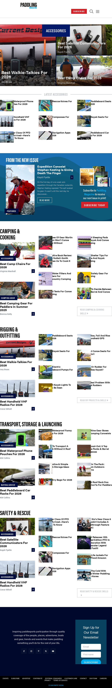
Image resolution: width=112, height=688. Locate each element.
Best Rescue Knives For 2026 (59, 103)
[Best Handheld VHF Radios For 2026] (7, 122)
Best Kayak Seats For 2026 (96, 118)
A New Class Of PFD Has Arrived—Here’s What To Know (19, 135)
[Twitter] (45, 651)
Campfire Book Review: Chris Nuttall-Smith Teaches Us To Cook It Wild (59, 259)
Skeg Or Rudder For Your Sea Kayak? (96, 368)
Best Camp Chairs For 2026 (15, 265)
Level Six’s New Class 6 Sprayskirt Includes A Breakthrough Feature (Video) (98, 523)
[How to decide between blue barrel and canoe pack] (84, 294)
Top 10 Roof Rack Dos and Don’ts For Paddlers (98, 483)
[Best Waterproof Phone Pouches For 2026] (7, 106)
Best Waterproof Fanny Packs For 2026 (59, 432)
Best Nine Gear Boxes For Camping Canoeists (98, 432)
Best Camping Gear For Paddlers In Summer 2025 (16, 306)
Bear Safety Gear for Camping (96, 275)
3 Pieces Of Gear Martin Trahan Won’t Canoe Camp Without (60, 240)
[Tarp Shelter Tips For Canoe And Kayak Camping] (84, 261)
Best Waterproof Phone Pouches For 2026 (20, 103)
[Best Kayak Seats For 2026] (84, 122)
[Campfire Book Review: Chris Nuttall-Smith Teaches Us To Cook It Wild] (45, 261)
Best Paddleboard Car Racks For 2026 (97, 134)
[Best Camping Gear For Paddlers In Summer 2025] (17, 290)
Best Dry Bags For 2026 (59, 479)
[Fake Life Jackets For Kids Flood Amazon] (84, 560)
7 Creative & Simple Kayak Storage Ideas (58, 465)
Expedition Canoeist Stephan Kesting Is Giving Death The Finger (55, 169)
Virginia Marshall (8, 271)
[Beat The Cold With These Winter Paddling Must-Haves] (84, 576)
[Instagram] (31, 651)
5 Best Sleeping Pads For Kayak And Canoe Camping (97, 240)
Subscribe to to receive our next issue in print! (94, 194)
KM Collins (5, 457)
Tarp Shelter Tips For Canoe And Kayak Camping (96, 258)
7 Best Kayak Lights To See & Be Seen (59, 386)
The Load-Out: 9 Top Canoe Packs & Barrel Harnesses (97, 448)
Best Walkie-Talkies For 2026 (16, 363)
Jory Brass (4, 369)
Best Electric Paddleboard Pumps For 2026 (60, 369)
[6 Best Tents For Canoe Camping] (45, 297)
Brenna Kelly (6, 313)
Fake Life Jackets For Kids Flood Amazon (96, 556)
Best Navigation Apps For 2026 (58, 134)
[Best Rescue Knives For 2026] (45, 106)
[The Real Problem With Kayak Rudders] (84, 388)
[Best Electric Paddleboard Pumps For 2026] (45, 372)
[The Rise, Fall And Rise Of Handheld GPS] (84, 341)
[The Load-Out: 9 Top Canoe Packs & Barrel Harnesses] (84, 451)
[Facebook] (24, 651)
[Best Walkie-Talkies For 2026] (28, 55)
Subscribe (79, 11)
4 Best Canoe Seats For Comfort (97, 352)
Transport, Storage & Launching (31, 424)
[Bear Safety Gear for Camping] (84, 279)
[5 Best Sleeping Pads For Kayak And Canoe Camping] (84, 243)
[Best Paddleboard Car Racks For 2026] (84, 138)
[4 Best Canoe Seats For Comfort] (84, 356)
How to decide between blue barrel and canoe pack (98, 291)
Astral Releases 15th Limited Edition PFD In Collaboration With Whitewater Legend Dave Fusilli (97, 542)
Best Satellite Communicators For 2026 (14, 542)
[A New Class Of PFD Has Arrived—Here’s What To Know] (7, 138)
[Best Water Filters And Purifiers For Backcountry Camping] (45, 279)
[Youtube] (53, 651)
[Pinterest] (38, 651)
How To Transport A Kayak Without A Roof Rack (58, 448)
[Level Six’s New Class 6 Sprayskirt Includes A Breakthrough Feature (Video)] (84, 524)
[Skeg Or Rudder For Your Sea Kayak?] (84, 372)
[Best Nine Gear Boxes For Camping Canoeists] (84, 436)
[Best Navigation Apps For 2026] (45, 138)
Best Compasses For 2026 (58, 118)
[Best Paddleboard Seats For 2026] (84, 106)
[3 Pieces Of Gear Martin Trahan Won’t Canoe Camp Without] (45, 243)
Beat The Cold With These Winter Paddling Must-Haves (97, 573)
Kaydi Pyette (43, 177)
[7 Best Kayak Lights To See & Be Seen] (45, 390)
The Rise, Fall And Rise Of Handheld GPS (97, 337)
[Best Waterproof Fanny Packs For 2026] (45, 436)
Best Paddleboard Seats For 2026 (98, 103)
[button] (91, 12)
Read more (44, 200)
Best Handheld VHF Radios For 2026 (18, 118)
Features (11, 211)
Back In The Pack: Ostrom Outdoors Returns (94, 466)
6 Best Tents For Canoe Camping (59, 293)
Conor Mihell (6, 408)
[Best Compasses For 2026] (45, 122)
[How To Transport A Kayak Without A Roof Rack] (45, 451)
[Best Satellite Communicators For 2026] (84, 40)
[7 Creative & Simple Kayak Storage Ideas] (45, 469)
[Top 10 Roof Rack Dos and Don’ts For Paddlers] (84, 487)
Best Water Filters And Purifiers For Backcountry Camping (59, 276)
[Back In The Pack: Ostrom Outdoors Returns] (84, 469)
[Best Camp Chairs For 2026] (84, 71)
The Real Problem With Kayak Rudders (97, 384)
